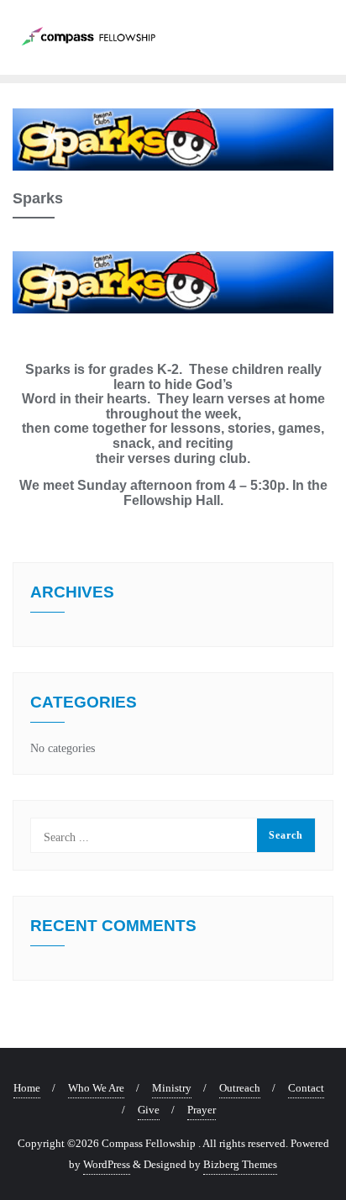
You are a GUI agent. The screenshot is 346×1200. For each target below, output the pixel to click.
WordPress (106, 1164)
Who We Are (96, 1088)
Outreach (239, 1088)
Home (26, 1088)
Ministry (171, 1088)
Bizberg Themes (240, 1164)
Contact (306, 1088)
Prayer (201, 1109)
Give (149, 1109)
